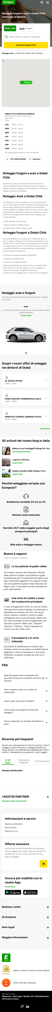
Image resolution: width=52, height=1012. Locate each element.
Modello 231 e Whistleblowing (35, 996)
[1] (26, 353)
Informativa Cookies (10, 999)
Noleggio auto (8, 53)
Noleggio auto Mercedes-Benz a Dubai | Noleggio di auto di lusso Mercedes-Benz (13, 770)
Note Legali (17, 996)
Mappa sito (6, 996)
